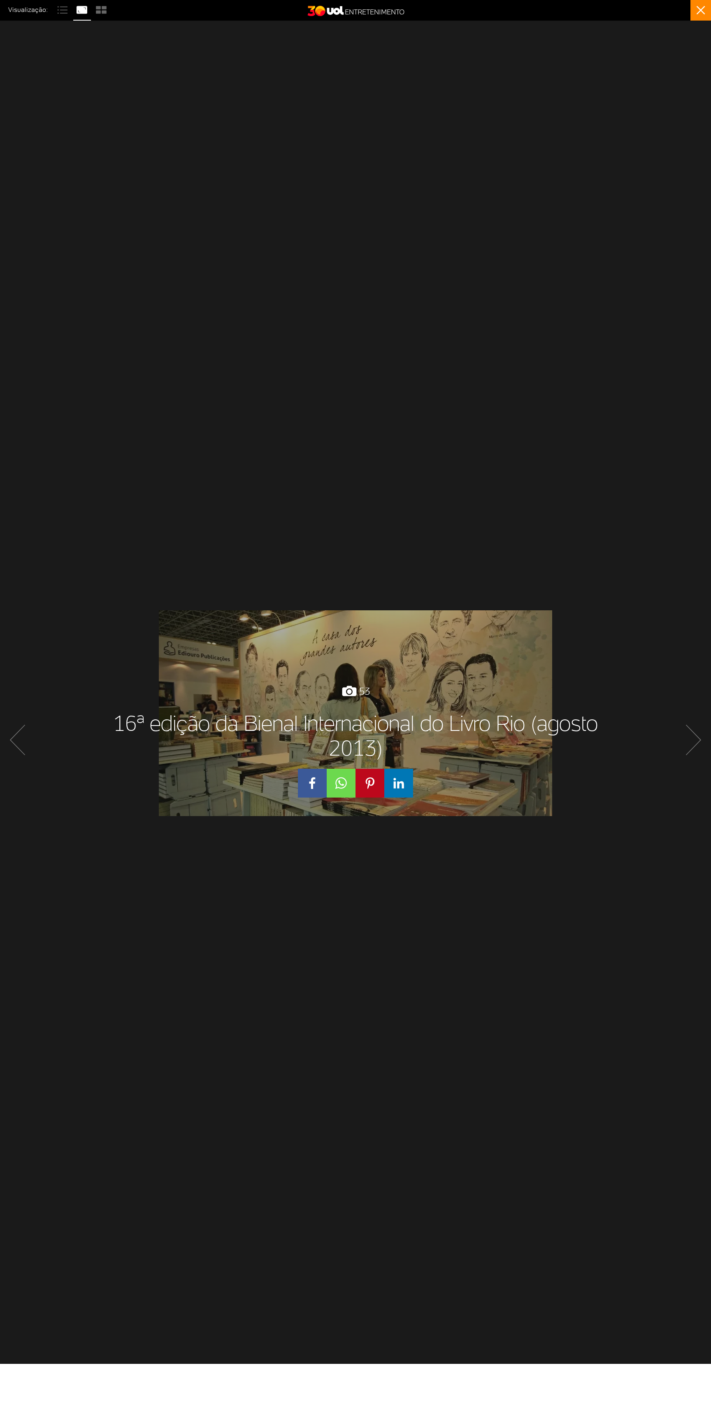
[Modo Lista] (63, 9)
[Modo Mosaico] (101, 9)
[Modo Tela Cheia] (83, 9)
